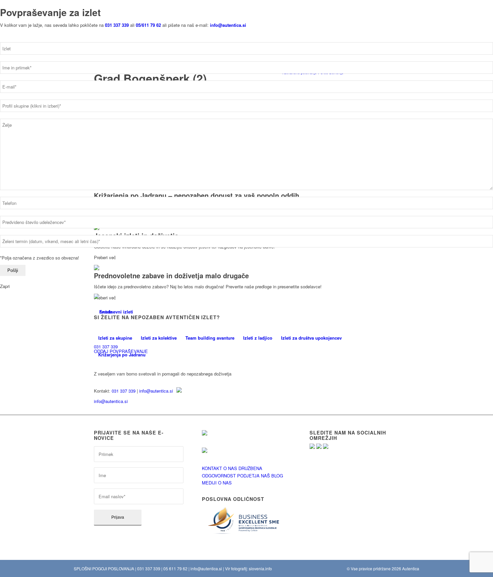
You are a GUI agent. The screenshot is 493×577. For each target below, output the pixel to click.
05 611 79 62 (175, 568)
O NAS (230, 468)
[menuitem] (115, 338)
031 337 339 (123, 391)
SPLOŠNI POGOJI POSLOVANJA (104, 568)
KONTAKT (212, 468)
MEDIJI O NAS (217, 482)
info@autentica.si (156, 391)
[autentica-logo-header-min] (113, 312)
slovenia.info (260, 568)
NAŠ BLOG (272, 475)
